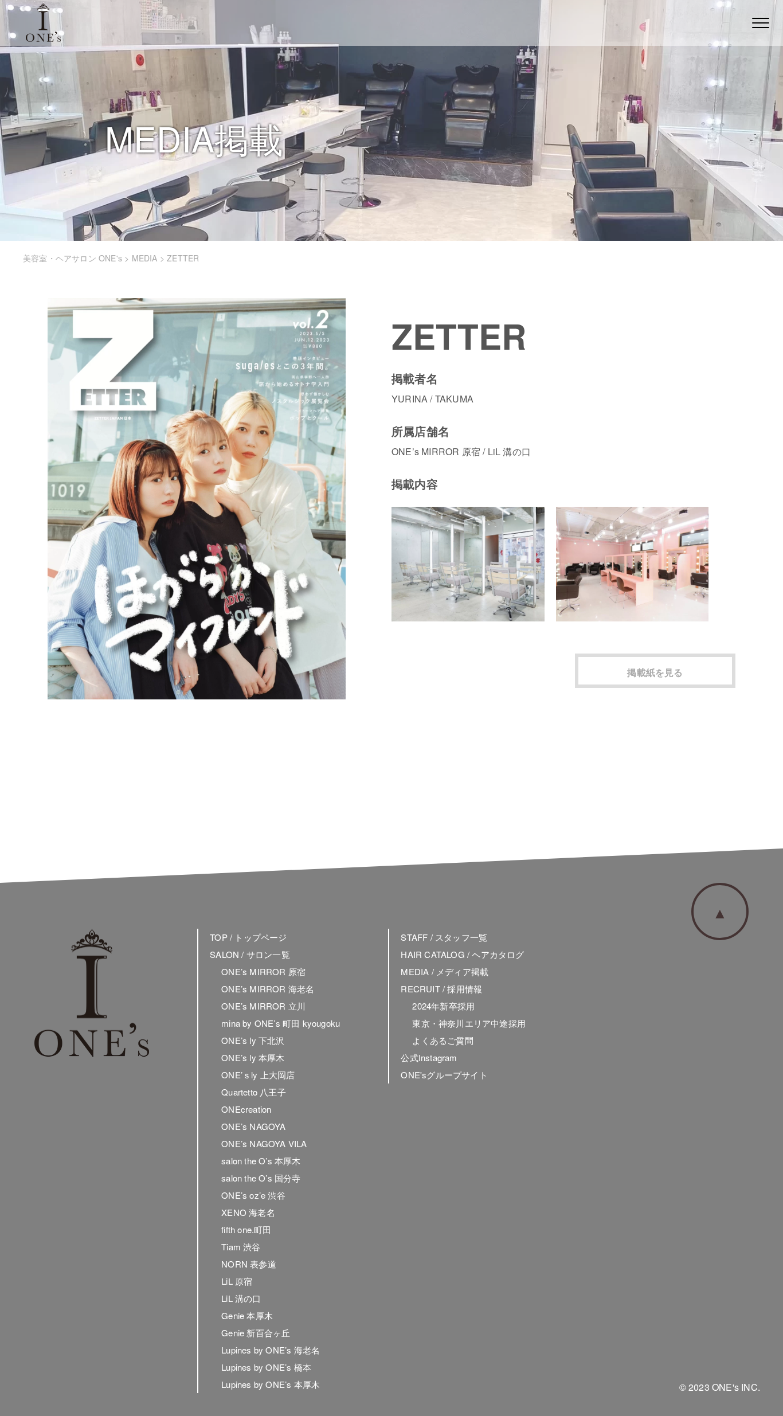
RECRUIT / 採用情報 (441, 989)
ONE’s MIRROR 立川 (263, 1006)
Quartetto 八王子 (253, 1092)
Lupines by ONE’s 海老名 (270, 1350)
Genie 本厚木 (247, 1315)
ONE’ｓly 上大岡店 (258, 1075)
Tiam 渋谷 (240, 1247)
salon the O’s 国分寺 (260, 1178)
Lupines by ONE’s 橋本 (266, 1367)
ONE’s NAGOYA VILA (264, 1143)
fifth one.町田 (246, 1229)
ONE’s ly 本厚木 (252, 1057)
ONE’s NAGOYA (253, 1126)
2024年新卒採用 (443, 1006)
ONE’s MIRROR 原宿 (263, 971)
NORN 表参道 (248, 1264)
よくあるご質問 (442, 1040)
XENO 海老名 (248, 1212)
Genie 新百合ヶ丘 (255, 1333)
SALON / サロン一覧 (250, 954)
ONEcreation (246, 1109)
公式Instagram (429, 1057)
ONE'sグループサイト (444, 1075)
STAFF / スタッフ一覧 (444, 937)
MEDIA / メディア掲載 (444, 971)
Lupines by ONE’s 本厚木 (270, 1384)
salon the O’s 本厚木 (260, 1161)
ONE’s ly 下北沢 (252, 1040)
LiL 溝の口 (241, 1298)
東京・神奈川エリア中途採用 (469, 1023)
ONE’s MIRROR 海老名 (267, 989)
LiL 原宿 (236, 1281)
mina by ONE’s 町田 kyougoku (280, 1023)
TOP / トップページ (248, 937)
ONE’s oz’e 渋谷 (253, 1195)
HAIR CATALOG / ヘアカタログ (462, 954)
